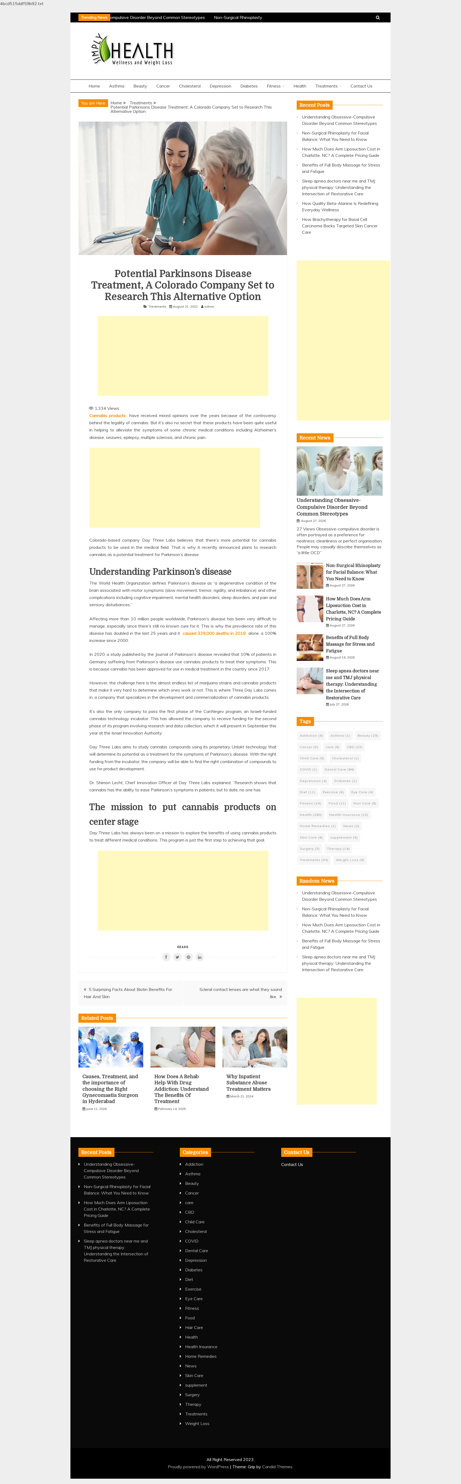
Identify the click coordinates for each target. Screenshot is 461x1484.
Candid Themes (277, 1466)
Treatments (326, 86)
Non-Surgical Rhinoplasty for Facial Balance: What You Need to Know (353, 572)
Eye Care (362, 792)
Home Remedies (318, 826)
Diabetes (249, 86)
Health (299, 86)
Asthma (116, 86)
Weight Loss (350, 860)
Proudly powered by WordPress (199, 1466)
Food (337, 803)
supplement (344, 837)
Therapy (338, 849)
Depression (220, 86)
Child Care (312, 758)
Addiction (311, 735)
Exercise (333, 792)
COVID (308, 769)
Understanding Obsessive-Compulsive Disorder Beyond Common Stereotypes (125, 17)
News (351, 826)
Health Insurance (348, 815)
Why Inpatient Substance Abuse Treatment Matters (248, 1083)
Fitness (274, 86)
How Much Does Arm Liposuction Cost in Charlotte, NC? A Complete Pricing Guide (117, 1209)
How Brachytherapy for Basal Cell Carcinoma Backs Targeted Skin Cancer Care (339, 226)
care (333, 747)
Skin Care (311, 837)
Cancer (163, 86)
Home (94, 86)
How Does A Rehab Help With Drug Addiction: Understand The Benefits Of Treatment (181, 1089)
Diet (307, 792)
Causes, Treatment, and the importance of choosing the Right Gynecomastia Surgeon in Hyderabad (110, 1089)
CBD (355, 747)
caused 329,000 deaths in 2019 (214, 633)
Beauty (140, 86)
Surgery (310, 849)
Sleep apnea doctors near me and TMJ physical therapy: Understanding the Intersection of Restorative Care (338, 187)
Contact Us (361, 86)
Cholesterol (190, 86)
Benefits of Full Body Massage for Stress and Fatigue (350, 644)
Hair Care (364, 803)
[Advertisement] (183, 356)
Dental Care (339, 769)
